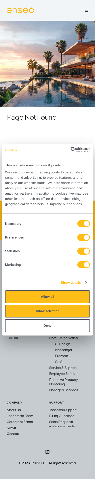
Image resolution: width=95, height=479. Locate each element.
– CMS (57, 362)
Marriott (12, 338)
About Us (14, 410)
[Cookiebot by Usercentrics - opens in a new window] (70, 150)
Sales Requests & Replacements (62, 424)
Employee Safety (62, 374)
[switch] (83, 237)
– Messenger (62, 350)
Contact (13, 434)
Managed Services (63, 390)
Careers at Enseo (20, 422)
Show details (71, 282)
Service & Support (63, 368)
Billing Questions (61, 416)
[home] (20, 10)
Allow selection (47, 311)
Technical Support (62, 410)
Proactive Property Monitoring (63, 382)
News (11, 428)
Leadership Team (20, 416)
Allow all (47, 297)
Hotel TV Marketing (63, 338)
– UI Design (61, 344)
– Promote (60, 356)
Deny (47, 325)
